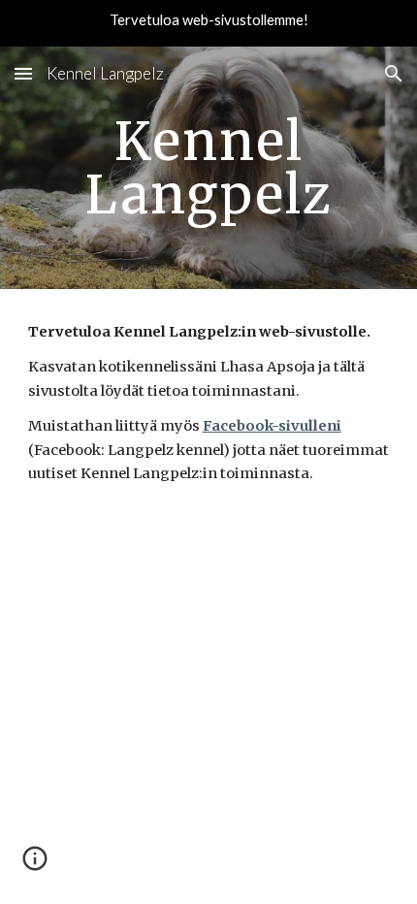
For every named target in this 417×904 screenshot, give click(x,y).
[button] (23, 73)
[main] (209, 168)
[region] (208, 23)
